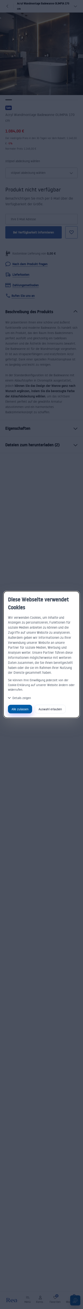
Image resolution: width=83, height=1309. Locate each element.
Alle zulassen (20, 709)
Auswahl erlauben (50, 709)
